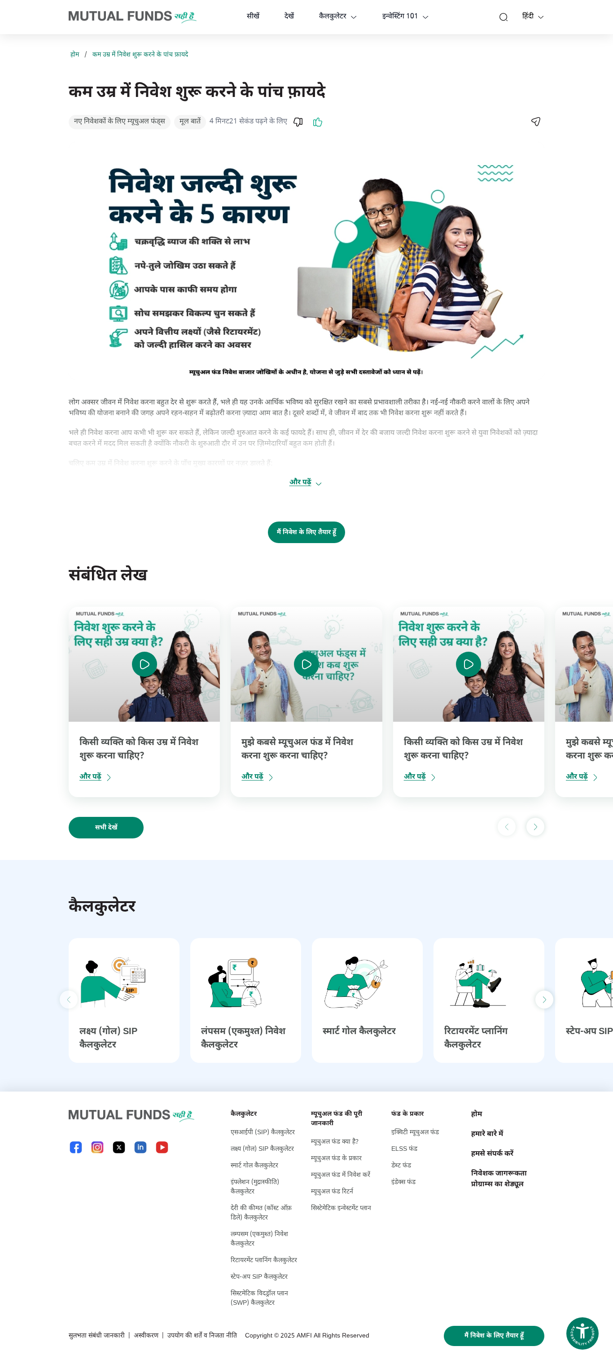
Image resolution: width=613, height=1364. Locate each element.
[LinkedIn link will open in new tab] (140, 1147)
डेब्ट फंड (401, 1166)
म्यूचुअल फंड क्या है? (335, 1142)
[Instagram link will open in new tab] (97, 1147)
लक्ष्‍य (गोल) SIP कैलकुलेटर (262, 1149)
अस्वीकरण (146, 1336)
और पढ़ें (300, 482)
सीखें (253, 17)
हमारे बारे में (487, 1134)
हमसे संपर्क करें (492, 1154)
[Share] (535, 122)
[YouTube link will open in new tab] (162, 1147)
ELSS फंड (404, 1149)
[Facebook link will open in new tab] (76, 1147)
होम (74, 55)
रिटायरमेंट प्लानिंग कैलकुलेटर (264, 1260)
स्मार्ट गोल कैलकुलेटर (359, 1032)
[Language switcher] (540, 17)
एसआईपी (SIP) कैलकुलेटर (263, 1132)
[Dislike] (298, 122)
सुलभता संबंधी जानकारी (97, 1336)
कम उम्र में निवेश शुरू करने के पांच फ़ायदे (140, 55)
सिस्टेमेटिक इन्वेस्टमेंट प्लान (341, 1208)
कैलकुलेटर (332, 17)
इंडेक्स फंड (403, 1182)
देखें (289, 17)
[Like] (317, 122)
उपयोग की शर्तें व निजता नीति (202, 1336)
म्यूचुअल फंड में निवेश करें (340, 1175)
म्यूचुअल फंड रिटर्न (332, 1192)
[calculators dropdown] (353, 17)
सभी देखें (106, 828)
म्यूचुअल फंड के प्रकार (336, 1158)
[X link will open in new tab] (119, 1147)
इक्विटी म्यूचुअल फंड (415, 1132)
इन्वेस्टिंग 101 (400, 17)
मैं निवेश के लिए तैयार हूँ (306, 532)
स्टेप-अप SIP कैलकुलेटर (259, 1277)
